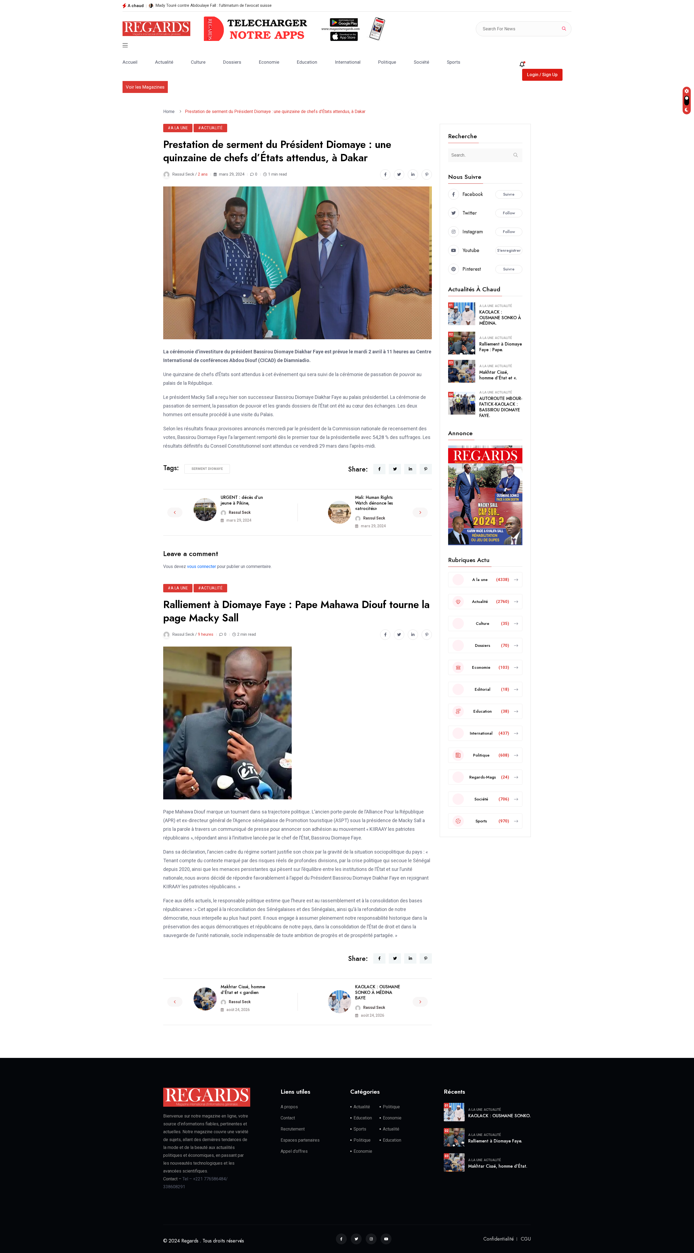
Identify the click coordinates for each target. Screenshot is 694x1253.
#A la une (178, 128)
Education (307, 62)
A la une (486, 306)
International (348, 62)
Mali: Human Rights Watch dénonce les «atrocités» (374, 503)
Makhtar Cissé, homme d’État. (497, 1166)
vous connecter (201, 566)
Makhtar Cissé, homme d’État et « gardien (243, 990)
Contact (288, 1117)
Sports (453, 62)
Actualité (164, 62)
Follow (509, 213)
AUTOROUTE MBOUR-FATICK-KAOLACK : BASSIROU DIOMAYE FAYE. (500, 406)
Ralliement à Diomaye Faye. (495, 1141)
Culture (198, 62)
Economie (269, 62)
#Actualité (210, 128)
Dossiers (232, 62)
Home (170, 111)
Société (421, 62)
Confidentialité (498, 1238)
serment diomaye (207, 469)
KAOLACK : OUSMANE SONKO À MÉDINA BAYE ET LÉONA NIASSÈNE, (217, 5)
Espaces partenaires (300, 1140)
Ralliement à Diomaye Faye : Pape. (500, 347)
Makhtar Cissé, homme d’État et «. (498, 375)
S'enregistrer (509, 250)
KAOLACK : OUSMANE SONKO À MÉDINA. (500, 318)
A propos (289, 1106)
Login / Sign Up (542, 74)
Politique (387, 62)
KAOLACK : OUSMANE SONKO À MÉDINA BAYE (377, 992)
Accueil (130, 62)
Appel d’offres (294, 1151)
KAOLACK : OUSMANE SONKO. (499, 1116)
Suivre (509, 194)
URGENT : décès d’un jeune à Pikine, (242, 500)
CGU (526, 1238)
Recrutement (293, 1129)
